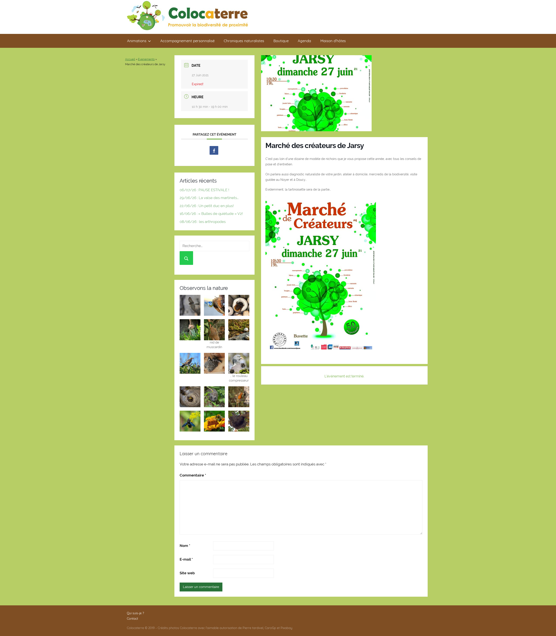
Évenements (146, 59)
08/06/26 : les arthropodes (203, 221)
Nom (185, 545)
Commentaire (193, 475)
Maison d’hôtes (333, 40)
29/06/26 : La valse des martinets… (209, 198)
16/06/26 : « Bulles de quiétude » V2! (211, 213)
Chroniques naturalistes (244, 40)
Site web (187, 573)
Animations (136, 40)
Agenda (304, 40)
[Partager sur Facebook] (214, 150)
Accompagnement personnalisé (187, 40)
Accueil (130, 59)
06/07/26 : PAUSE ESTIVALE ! (204, 190)
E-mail (186, 559)
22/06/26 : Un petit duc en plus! (207, 206)
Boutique (281, 40)
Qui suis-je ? (135, 613)
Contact (132, 619)
